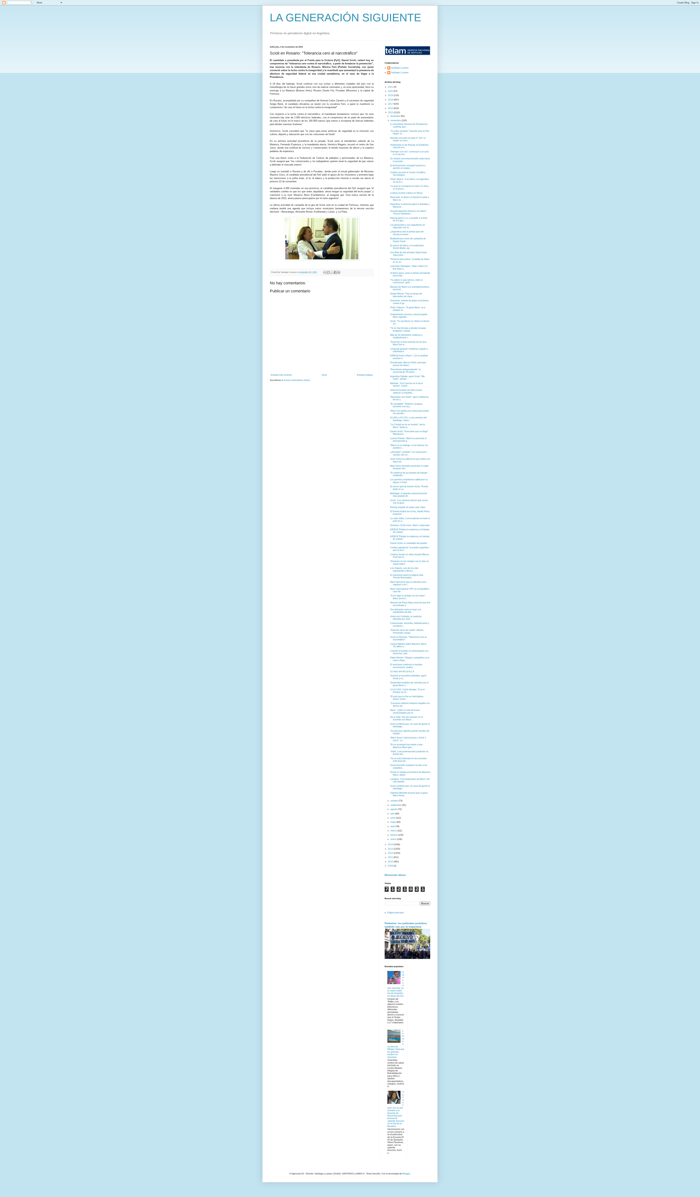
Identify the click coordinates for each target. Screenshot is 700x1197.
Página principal (395, 912)
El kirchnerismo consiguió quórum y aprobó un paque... (407, 166)
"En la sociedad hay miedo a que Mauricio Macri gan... (406, 745)
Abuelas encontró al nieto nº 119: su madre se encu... (408, 139)
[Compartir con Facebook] (335, 272)
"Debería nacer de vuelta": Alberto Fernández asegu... (406, 631)
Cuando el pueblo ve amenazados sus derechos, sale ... (409, 652)
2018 (391, 99)
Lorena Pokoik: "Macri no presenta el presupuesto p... (408, 439)
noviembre (396, 120)
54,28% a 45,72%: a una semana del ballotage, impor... (408, 418)
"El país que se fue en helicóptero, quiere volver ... (407, 697)
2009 (391, 866)
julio (392, 813)
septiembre (396, 805)
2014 (391, 844)
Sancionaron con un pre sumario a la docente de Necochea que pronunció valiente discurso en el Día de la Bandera (395, 1109)
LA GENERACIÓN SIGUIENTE (345, 17)
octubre (394, 800)
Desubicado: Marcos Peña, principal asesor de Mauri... (408, 363)
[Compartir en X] (332, 272)
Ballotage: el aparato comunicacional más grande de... (408, 494)
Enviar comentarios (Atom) (297, 380)
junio (393, 818)
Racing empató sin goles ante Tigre (407, 507)
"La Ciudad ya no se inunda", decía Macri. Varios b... (407, 425)
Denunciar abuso (395, 874)
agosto (394, 809)
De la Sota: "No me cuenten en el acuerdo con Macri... (406, 718)
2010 (391, 861)
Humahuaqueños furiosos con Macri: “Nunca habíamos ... (408, 212)
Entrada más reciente (281, 375)
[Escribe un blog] (328, 272)
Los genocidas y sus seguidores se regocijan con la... (407, 226)
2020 (391, 91)
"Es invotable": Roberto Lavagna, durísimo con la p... (406, 405)
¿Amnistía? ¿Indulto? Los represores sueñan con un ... (408, 453)
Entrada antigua (365, 375)
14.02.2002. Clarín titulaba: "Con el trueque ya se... (407, 690)
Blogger (406, 1173)
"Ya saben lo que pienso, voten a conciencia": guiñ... (406, 281)
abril (392, 826)
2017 (391, 104)
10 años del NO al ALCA (402, 671)
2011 (391, 857)
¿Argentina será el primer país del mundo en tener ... (407, 232)
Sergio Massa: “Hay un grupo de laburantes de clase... (406, 294)
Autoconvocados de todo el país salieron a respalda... (406, 391)
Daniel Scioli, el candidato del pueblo (408, 543)
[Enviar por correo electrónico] (325, 272)
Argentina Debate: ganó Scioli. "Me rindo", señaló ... (407, 377)
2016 (391, 108)
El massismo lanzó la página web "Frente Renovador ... (406, 576)
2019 (391, 95)
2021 (391, 87)
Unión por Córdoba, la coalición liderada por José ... (406, 617)
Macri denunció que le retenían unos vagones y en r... (408, 583)
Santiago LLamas (400, 68)
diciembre (395, 116)
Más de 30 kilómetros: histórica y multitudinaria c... (406, 336)
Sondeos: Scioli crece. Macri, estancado (410, 525)
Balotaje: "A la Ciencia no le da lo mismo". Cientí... (406, 384)
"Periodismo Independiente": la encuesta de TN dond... (405, 370)
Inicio (324, 375)
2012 (391, 853)
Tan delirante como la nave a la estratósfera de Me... (405, 610)
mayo (393, 822)
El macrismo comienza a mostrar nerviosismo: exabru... (406, 665)
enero (393, 839)
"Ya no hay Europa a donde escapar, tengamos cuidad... (408, 329)
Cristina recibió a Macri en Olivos (406, 193)
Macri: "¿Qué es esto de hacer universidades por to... (405, 711)
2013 (391, 849)
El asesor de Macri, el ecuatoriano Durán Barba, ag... (407, 246)
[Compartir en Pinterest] (339, 272)
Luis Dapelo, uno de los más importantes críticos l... (404, 569)
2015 (391, 112)
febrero (394, 835)
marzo (393, 830)
